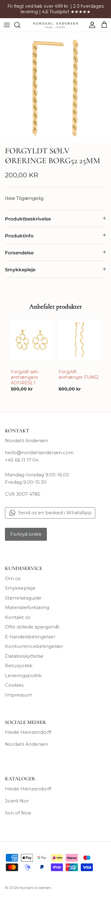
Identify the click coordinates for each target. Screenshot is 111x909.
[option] (55, 87)
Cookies (14, 685)
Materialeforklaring (27, 607)
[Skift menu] (7, 25)
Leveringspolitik (23, 675)
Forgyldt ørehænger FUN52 (79, 374)
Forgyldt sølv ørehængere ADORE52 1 (25, 377)
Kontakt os (17, 617)
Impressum (18, 695)
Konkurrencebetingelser (34, 646)
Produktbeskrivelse (28, 219)
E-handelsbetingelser (30, 637)
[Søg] (20, 25)
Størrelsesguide (23, 598)
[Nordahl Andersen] (55, 25)
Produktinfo (19, 236)
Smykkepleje (20, 270)
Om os (12, 578)
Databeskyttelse (24, 656)
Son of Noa (18, 813)
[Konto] (90, 25)
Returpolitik (18, 666)
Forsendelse (19, 253)
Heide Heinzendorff (28, 732)
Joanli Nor (17, 801)
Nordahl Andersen (26, 744)
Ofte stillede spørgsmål (32, 627)
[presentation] (4, 348)
